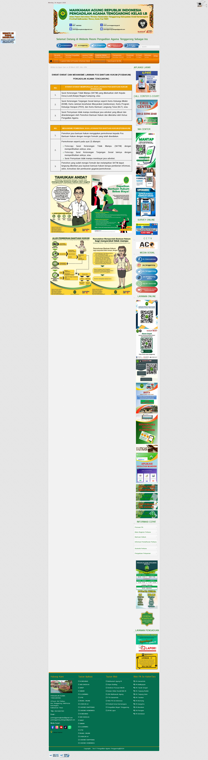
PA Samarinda (140, 681)
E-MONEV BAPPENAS (87, 707)
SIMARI (82, 691)
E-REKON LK (84, 704)
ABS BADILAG (84, 684)
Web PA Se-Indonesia (114, 701)
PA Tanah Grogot (142, 688)
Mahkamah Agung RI (114, 681)
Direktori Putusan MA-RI (115, 688)
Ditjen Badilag (112, 684)
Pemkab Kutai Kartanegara (117, 704)
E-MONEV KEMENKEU (87, 710)
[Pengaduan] (147, 661)
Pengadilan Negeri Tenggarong (118, 707)
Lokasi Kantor (57, 732)
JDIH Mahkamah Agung (115, 694)
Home (56, 61)
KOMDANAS (84, 681)
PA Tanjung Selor (142, 694)
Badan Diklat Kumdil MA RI (116, 691)
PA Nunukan (140, 707)
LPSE (81, 697)
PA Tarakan (140, 697)
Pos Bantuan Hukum (99, 61)
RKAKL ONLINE (85, 701)
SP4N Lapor (111, 710)
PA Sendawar (140, 714)
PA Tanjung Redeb (142, 691)
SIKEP (82, 688)
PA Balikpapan (140, 684)
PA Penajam (140, 710)
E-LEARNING (84, 694)
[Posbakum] (91, 204)
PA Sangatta (140, 704)
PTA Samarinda (112, 697)
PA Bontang (140, 701)
